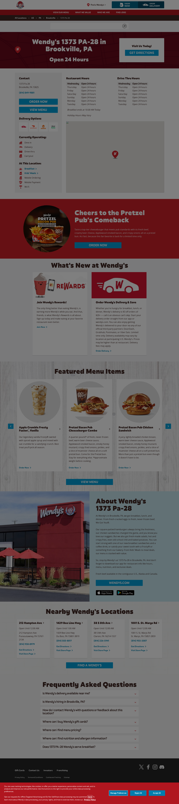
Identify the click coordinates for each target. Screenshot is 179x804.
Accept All (157, 793)
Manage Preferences (118, 793)
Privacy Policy (90, 799)
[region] (89, 793)
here (90, 796)
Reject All (138, 793)
